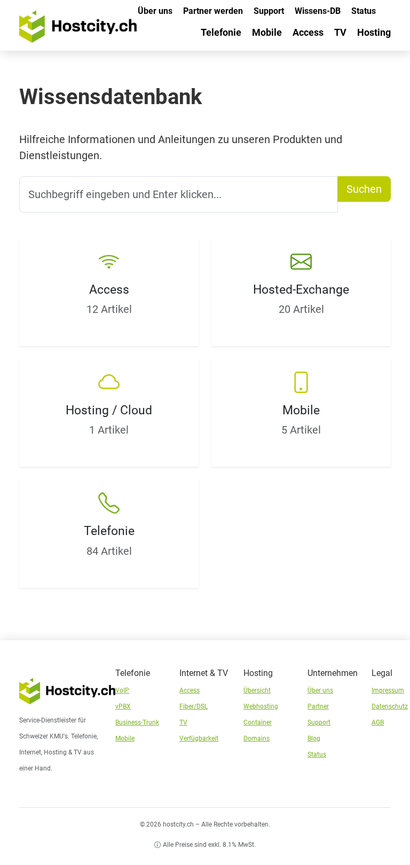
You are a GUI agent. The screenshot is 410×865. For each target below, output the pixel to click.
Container (257, 722)
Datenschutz (390, 706)
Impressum (388, 690)
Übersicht (257, 690)
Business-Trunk (137, 722)
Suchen (364, 189)
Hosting (374, 32)
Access (308, 32)
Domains (256, 738)
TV (340, 32)
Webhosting (260, 706)
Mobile (267, 32)
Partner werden (213, 11)
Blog (314, 738)
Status (363, 11)
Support (269, 11)
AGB (378, 722)
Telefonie (221, 32)
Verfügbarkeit (198, 738)
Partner (318, 706)
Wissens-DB (318, 11)
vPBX (123, 706)
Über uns (155, 11)
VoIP (122, 690)
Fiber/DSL (193, 706)
